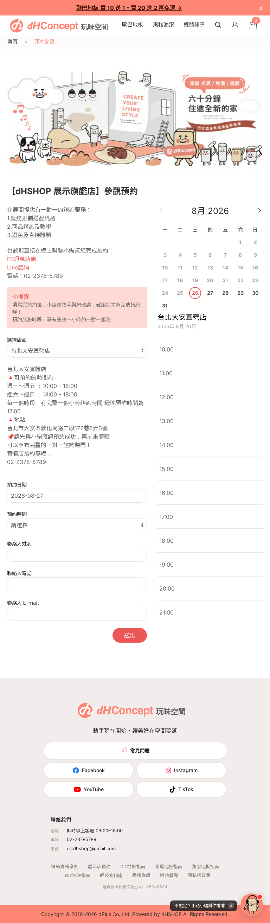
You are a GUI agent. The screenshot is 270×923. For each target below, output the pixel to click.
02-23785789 (81, 839)
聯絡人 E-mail (23, 602)
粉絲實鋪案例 (64, 866)
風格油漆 (163, 24)
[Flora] (251, 904)
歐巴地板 (132, 24)
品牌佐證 (141, 875)
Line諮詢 (18, 267)
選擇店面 (17, 339)
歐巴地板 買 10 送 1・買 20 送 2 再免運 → (129, 7)
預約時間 (17, 513)
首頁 (13, 41)
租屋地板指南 (168, 866)
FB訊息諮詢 (21, 258)
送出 (129, 635)
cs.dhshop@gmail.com (91, 848)
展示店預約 (99, 866)
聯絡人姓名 (19, 543)
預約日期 (17, 484)
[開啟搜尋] (218, 24)
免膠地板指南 (205, 866)
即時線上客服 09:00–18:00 (95, 830)
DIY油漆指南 (77, 875)
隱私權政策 (199, 875)
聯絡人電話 (19, 573)
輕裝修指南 (111, 875)
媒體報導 (194, 24)
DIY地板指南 (133, 866)
